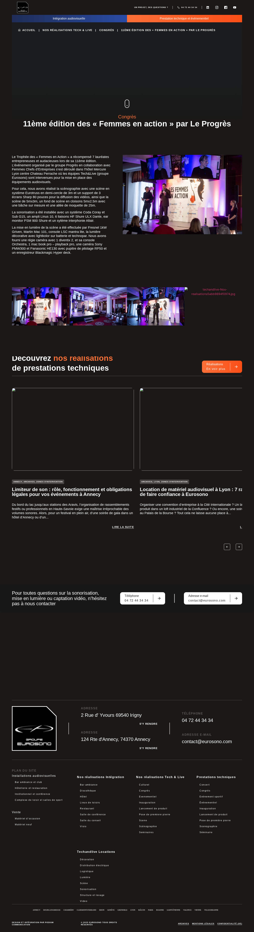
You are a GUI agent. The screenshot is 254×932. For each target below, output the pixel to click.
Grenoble (122, 910)
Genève (111, 910)
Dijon (101, 910)
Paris (150, 910)
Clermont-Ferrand (86, 910)
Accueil (29, 30)
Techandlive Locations (96, 851)
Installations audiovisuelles (34, 775)
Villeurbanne (211, 910)
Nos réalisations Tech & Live (67, 30)
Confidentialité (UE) (229, 924)
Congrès (106, 30)
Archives (183, 924)
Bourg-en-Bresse (51, 910)
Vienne (197, 910)
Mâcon (141, 910)
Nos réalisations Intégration (100, 777)
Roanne (160, 910)
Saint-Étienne (173, 910)
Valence (187, 910)
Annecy (36, 910)
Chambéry (68, 910)
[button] (227, 547)
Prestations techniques (216, 777)
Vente (16, 812)
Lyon (132, 910)
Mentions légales (203, 924)
